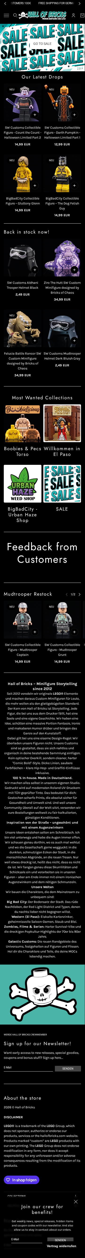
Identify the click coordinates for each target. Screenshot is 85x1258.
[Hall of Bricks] (42, 15)
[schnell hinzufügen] (35, 115)
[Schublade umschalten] (6, 15)
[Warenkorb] (82, 15)
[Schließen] (75, 1201)
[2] (45, 67)
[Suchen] (15, 15)
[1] (39, 67)
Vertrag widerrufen (61, 1246)
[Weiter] (79, 594)
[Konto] (73, 15)
